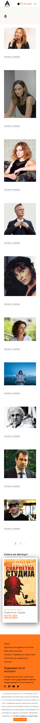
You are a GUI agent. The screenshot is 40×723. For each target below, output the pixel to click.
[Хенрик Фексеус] (20, 219)
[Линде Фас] (20, 373)
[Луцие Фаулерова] (20, 160)
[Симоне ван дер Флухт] (20, 38)
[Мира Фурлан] (20, 276)
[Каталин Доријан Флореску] (20, 510)
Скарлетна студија (14, 612)
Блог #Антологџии (13, 651)
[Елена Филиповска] (20, 329)
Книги (7, 643)
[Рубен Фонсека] (20, 417)
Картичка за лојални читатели (18, 647)
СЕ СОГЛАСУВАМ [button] (20, 719)
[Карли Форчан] (20, 94)
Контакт (8, 661)
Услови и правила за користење (19, 654)
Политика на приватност (16, 658)
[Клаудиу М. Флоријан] (20, 463)
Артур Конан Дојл (13, 609)
